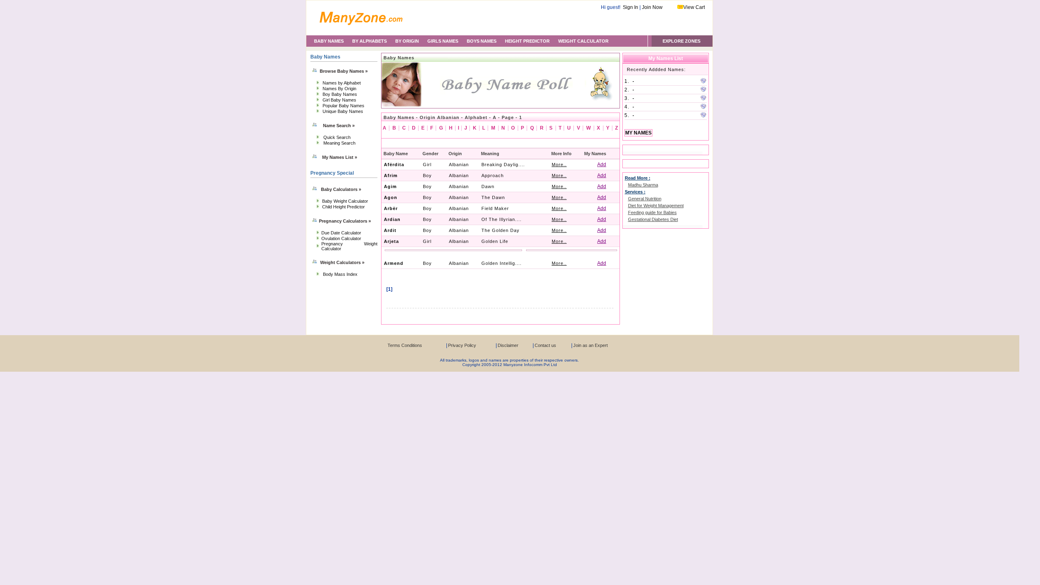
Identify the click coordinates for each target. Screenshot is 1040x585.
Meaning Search (339, 143)
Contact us (545, 345)
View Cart (694, 7)
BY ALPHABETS (369, 41)
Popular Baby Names (343, 105)
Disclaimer (508, 345)
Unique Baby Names (343, 111)
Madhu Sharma (643, 184)
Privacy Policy (462, 345)
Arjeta (391, 241)
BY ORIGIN (407, 41)
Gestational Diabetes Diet (653, 219)
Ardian (392, 219)
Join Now (652, 7)
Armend (393, 263)
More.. (559, 164)
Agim (390, 186)
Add (601, 164)
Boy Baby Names (340, 94)
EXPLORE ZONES (681, 41)
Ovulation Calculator (341, 238)
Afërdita (394, 164)
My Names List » (339, 157)
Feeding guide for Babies (652, 212)
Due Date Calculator (341, 232)
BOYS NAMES (481, 41)
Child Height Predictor (343, 206)
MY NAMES (638, 133)
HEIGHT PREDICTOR (527, 41)
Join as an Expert (590, 345)
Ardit (390, 230)
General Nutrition (644, 198)
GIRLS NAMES (442, 41)
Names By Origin (339, 88)
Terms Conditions (405, 345)
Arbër (391, 208)
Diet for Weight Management (656, 205)
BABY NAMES (329, 41)
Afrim (391, 175)
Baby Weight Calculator (345, 201)
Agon (390, 197)
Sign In (630, 7)
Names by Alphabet (342, 82)
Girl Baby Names (339, 100)
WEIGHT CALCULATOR (583, 41)
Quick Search (337, 137)
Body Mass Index (340, 274)
